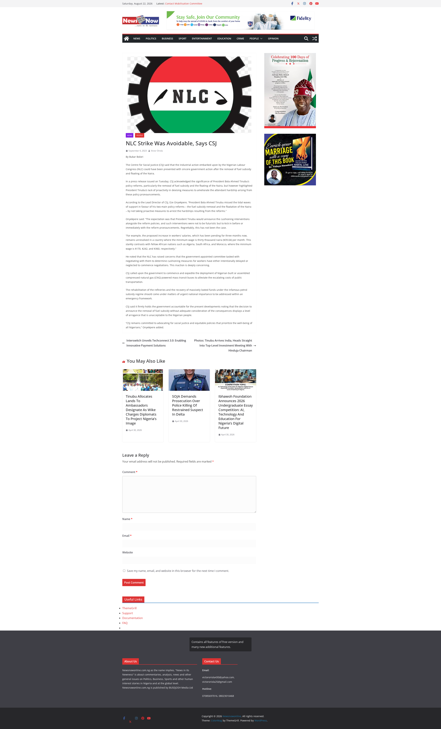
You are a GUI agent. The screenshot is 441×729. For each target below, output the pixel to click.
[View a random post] (314, 38)
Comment (129, 472)
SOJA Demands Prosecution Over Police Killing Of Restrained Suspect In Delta (187, 405)
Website (127, 552)
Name (127, 519)
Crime (240, 38)
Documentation (132, 618)
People (254, 38)
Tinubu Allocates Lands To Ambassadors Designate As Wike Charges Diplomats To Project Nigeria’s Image (141, 410)
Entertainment (202, 38)
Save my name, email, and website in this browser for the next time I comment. (178, 571)
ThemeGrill (129, 608)
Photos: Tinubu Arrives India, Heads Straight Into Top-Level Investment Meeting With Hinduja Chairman (223, 345)
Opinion (273, 38)
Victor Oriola (157, 150)
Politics (151, 38)
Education (224, 38)
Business (167, 38)
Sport (182, 38)
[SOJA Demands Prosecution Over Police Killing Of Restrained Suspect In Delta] (189, 372)
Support (127, 613)
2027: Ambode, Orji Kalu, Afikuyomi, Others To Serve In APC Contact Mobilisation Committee (199, 5)
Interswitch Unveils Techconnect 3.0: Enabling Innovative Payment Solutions (156, 343)
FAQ (124, 623)
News (136, 38)
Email (127, 536)
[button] (261, 38)
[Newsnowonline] (126, 38)
